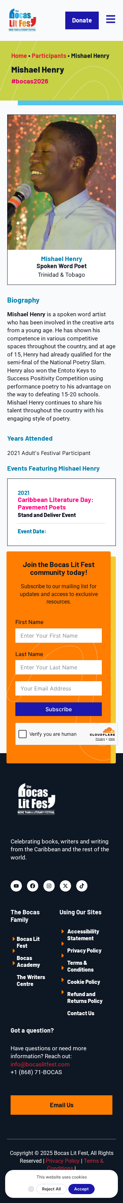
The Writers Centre (31, 980)
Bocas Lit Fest (28, 942)
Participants (49, 55)
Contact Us (80, 1013)
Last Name (29, 654)
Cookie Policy (83, 981)
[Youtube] (16, 886)
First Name (29, 622)
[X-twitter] (65, 886)
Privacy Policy (84, 950)
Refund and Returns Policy (84, 997)
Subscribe (58, 709)
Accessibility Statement (83, 934)
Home (19, 55)
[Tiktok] (81, 886)
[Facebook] (32, 886)
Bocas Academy (28, 961)
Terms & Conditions (80, 966)
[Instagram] (49, 886)
